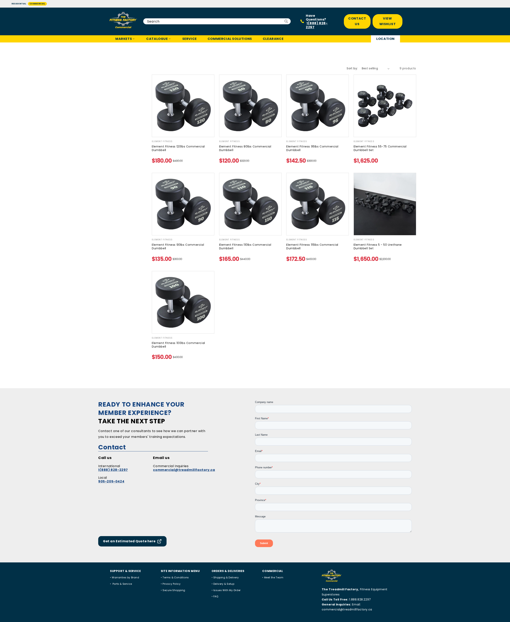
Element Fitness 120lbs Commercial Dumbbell (178, 148)
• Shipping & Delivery (225, 577)
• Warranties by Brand (124, 577)
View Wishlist (387, 21)
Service (189, 38)
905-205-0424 (111, 481)
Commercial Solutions (230, 38)
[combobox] (217, 21)
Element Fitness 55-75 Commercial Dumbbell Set (380, 148)
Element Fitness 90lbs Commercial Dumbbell (178, 246)
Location (385, 38)
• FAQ (215, 596)
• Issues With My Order (226, 590)
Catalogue (157, 38)
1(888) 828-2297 (317, 25)
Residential (19, 3)
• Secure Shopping (173, 590)
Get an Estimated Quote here (129, 541)
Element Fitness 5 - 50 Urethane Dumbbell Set (378, 246)
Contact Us (357, 21)
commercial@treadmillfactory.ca (184, 470)
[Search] (286, 21)
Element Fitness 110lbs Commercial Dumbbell (245, 246)
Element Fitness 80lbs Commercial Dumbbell (245, 148)
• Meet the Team (272, 577)
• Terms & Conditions (175, 577)
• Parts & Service (121, 584)
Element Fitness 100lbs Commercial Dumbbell (178, 344)
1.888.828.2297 (360, 599)
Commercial (37, 3)
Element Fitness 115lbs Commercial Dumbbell (312, 246)
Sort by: (352, 68)
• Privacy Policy (171, 584)
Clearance (273, 38)
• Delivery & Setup (223, 584)
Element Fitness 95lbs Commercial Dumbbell (312, 148)
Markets (123, 38)
